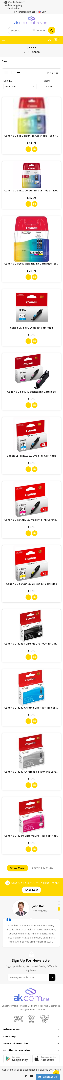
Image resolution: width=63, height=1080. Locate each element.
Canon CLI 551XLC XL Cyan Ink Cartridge (31, 455)
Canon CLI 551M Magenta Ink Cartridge (31, 391)
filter (51, 72)
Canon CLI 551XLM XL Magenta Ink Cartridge (31, 519)
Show (47, 80)
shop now (31, 889)
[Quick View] (34, 149)
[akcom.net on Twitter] (25, 1075)
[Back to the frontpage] (24, 51)
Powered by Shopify (49, 1069)
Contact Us (49, 1076)
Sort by (8, 80)
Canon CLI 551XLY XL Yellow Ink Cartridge (31, 583)
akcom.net (29, 1069)
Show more (17, 868)
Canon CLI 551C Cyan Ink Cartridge (31, 327)
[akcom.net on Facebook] (31, 1075)
